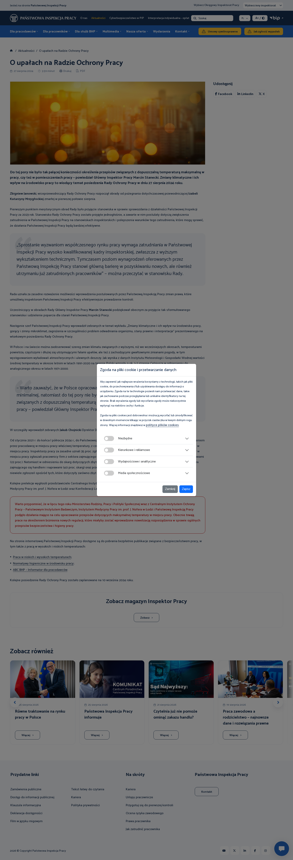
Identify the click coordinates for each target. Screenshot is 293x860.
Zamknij (170, 489)
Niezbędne (125, 438)
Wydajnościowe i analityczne (137, 461)
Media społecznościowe (134, 473)
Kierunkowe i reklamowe (134, 450)
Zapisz (186, 489)
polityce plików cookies (162, 425)
